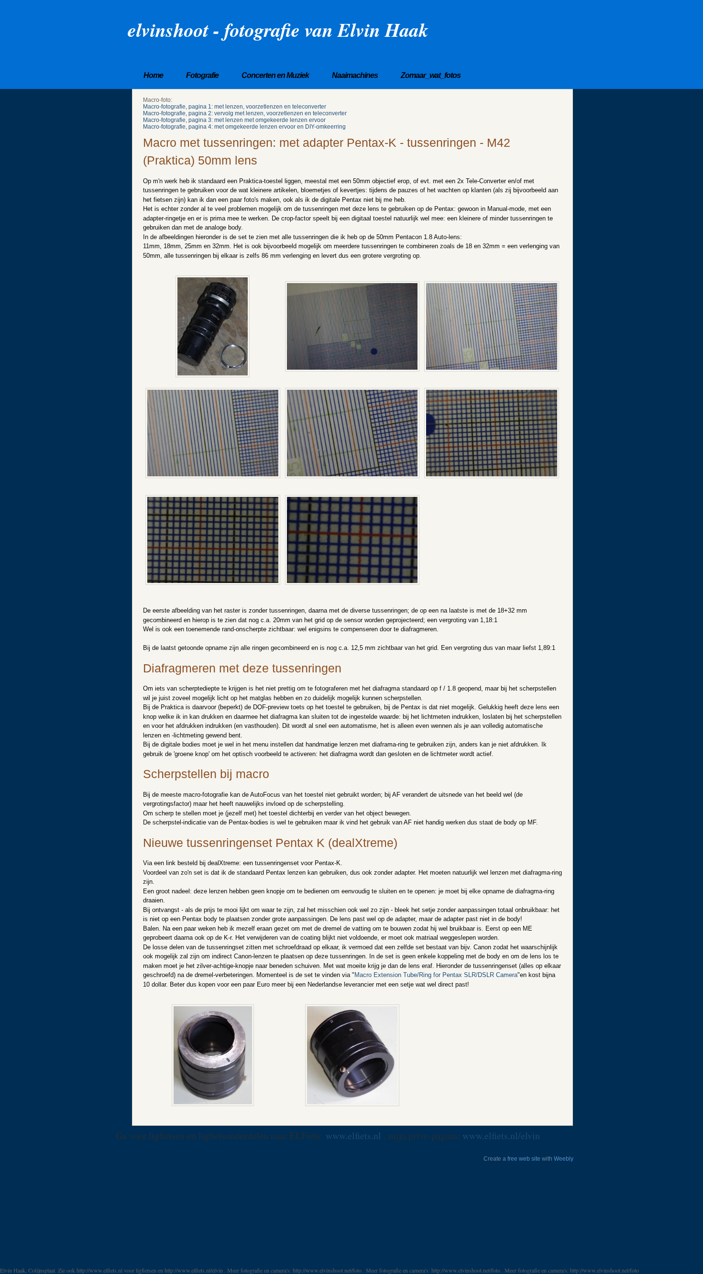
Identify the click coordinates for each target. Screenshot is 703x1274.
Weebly (563, 1158)
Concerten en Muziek (275, 75)
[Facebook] (557, 29)
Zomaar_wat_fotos (431, 75)
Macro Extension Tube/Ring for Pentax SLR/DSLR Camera (435, 974)
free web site (523, 1158)
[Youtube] (569, 29)
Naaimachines (355, 75)
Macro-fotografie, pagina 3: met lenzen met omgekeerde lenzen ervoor (234, 120)
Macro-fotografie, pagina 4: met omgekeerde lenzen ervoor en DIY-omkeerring (244, 126)
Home (153, 75)
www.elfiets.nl (355, 1135)
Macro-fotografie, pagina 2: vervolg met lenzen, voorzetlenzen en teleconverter (245, 113)
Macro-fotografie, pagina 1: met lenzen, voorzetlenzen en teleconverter (234, 106)
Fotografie (202, 75)
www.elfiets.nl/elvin (501, 1135)
